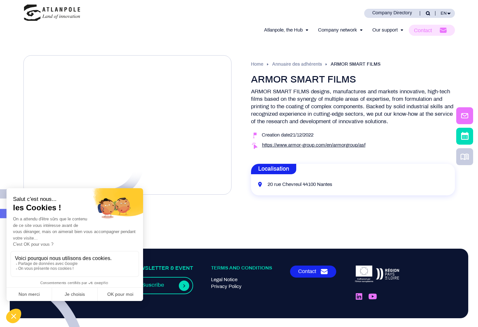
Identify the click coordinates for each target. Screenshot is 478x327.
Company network (337, 30)
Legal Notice (224, 280)
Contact (423, 30)
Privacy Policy (226, 286)
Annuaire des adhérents (297, 64)
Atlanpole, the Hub (283, 30)
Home (257, 64)
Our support (385, 30)
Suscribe (153, 285)
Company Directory (392, 13)
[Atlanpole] (52, 13)
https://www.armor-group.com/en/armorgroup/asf (313, 145)
